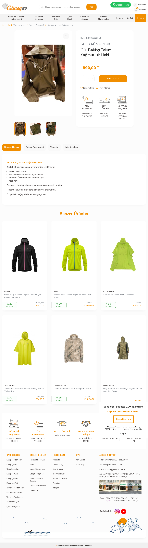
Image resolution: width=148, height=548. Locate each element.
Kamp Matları (12, 474)
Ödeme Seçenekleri (35, 147)
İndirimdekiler (58, 474)
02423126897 (121, 460)
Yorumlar (54, 147)
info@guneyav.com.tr (116, 469)
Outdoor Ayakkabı (39, 17)
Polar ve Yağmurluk (36, 25)
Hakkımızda (34, 490)
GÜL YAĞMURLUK (96, 44)
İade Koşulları (71, 147)
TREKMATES (9, 385)
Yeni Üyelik (80, 460)
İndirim (140, 18)
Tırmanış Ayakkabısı (15, 497)
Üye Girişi (80, 464)
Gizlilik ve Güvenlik (38, 486)
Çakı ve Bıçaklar (13, 506)
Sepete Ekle (113, 78)
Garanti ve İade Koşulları (36, 479)
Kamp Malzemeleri (14, 460)
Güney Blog (58, 464)
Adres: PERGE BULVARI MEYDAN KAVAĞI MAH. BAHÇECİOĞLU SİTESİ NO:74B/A (119, 475)
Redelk (7, 291)
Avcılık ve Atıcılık (84, 17)
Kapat (123, 433)
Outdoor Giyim (56, 17)
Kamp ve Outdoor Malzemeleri (16, 17)
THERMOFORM (60, 385)
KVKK (32, 464)
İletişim (119, 18)
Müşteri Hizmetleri (60, 478)
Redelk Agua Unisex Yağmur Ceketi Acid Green (72, 296)
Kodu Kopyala (123, 419)
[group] (43, 73)
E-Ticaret (65, 545)
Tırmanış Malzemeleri (103, 17)
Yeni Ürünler (58, 469)
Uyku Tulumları (13, 469)
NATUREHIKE (108, 291)
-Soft (58, 545)
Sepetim (56, 483)
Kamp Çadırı (12, 464)
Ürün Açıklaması (11, 147)
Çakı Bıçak (69, 17)
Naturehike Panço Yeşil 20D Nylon (119, 294)
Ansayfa (56, 460)
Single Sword (108, 385)
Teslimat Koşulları (37, 460)
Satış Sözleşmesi (37, 474)
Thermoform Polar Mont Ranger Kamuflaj (72, 388)
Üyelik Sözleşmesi (37, 469)
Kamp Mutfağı (12, 483)
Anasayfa (6, 25)
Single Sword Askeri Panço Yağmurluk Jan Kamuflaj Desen (122, 390)
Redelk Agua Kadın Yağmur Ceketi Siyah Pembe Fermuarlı (22, 296)
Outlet (130, 18)
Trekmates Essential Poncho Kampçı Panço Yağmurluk (24, 390)
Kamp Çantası (12, 478)
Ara (91, 7)
